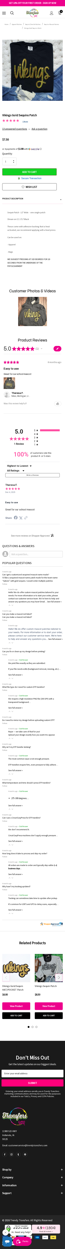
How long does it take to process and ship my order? (24, 853)
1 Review (25, 121)
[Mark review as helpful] (57, 403)
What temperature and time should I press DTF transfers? (26, 783)
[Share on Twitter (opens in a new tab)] (21, 518)
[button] (32, 148)
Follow (4, 584)
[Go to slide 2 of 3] (32, 1027)
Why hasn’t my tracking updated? (16, 886)
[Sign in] (51, 13)
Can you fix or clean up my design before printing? (23, 651)
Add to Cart (16, 1015)
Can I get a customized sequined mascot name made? (25, 574)
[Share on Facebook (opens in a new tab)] (16, 518)
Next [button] (59, 977)
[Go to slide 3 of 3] (36, 1027)
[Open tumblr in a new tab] (18, 1154)
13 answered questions (14, 129)
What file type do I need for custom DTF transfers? (23, 687)
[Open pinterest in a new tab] (25, 1154)
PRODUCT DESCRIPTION (31, 199)
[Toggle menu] (4, 13)
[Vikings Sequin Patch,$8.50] (49, 968)
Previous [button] (6, 977)
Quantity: (7, 153)
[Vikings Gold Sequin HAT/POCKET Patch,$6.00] (16, 968)
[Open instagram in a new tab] (11, 1154)
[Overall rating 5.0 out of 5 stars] (10, 121)
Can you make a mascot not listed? (17, 614)
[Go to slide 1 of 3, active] (28, 1027)
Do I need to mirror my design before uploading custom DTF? (28, 720)
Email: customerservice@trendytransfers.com (24, 1145)
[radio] (47, 430)
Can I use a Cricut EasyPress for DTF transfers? (21, 817)
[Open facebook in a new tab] (4, 1154)
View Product (16, 1006)
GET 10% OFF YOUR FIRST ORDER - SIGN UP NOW (32, 3)
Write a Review (32, 475)
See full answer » (54, 601)
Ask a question (39, 129)
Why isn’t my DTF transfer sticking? (16, 747)
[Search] (12, 13)
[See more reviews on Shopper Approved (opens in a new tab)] (26, 518)
